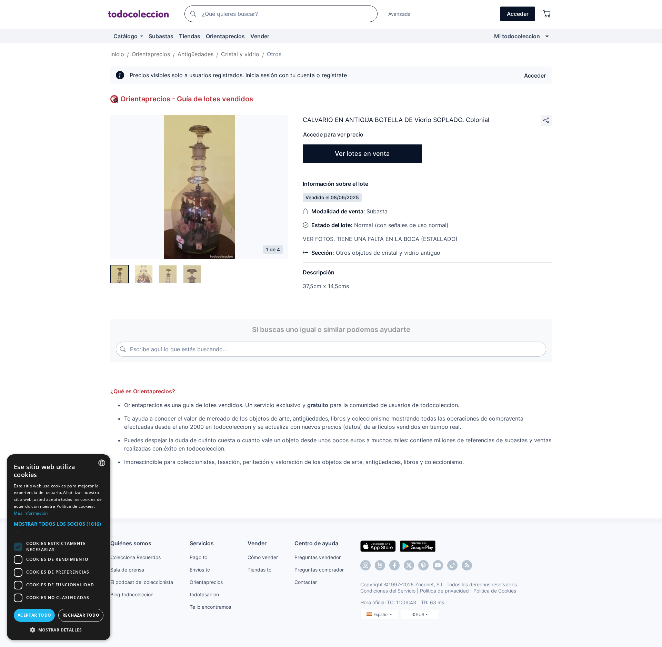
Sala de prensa (127, 570)
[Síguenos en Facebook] (394, 565)
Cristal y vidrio (240, 54)
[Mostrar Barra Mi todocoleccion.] (547, 36)
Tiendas (189, 36)
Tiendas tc (259, 570)
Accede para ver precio (333, 134)
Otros (274, 54)
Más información (31, 513)
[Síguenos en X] (409, 565)
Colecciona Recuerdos (135, 557)
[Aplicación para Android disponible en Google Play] (417, 545)
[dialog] (58, 547)
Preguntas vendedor (317, 557)
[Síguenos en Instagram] (365, 565)
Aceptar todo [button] (34, 615)
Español (381, 614)
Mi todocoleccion (517, 36)
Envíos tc (200, 570)
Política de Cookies (494, 591)
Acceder (535, 75)
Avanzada (399, 14)
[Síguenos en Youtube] (438, 565)
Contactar (305, 582)
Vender (259, 36)
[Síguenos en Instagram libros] (380, 565)
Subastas (161, 36)
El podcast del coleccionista (141, 582)
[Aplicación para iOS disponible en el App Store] (378, 545)
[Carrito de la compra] (547, 13)
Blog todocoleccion (131, 594)
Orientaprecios (225, 36)
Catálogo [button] (126, 36)
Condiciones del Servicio (387, 591)
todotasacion (204, 594)
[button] (58, 527)
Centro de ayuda (316, 543)
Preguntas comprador (319, 570)
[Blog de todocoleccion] (467, 565)
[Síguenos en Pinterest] (423, 565)
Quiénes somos (130, 543)
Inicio (117, 54)
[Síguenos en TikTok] (452, 565)
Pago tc (198, 557)
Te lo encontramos (210, 607)
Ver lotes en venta (362, 153)
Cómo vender (263, 557)
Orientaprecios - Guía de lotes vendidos (186, 99)
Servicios (202, 543)
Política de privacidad (444, 591)
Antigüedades (195, 54)
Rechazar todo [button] (80, 615)
